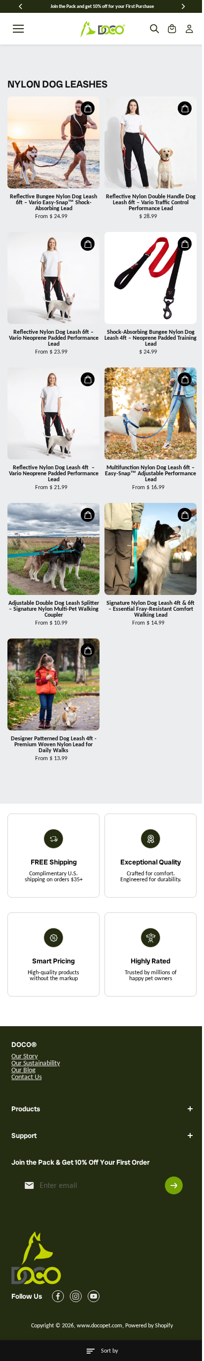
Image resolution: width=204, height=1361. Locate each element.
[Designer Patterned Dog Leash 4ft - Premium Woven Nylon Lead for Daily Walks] (53, 684)
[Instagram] (76, 1297)
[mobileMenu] (18, 29)
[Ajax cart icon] (171, 28)
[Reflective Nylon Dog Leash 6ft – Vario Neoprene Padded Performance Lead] (53, 278)
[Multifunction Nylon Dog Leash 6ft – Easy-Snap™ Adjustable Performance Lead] (150, 413)
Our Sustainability (35, 1063)
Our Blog (23, 1070)
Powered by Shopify (146, 1325)
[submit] (168, 1186)
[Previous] (21, 6)
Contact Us (26, 1077)
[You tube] (94, 1297)
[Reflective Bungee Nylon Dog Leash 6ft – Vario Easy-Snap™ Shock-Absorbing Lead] (53, 142)
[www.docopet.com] (102, 29)
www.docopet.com (97, 1325)
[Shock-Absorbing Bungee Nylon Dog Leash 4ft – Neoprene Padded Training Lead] (150, 278)
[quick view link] (88, 108)
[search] (154, 28)
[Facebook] (58, 1297)
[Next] (182, 6)
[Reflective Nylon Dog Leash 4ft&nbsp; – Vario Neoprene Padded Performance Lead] (53, 413)
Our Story (24, 1056)
